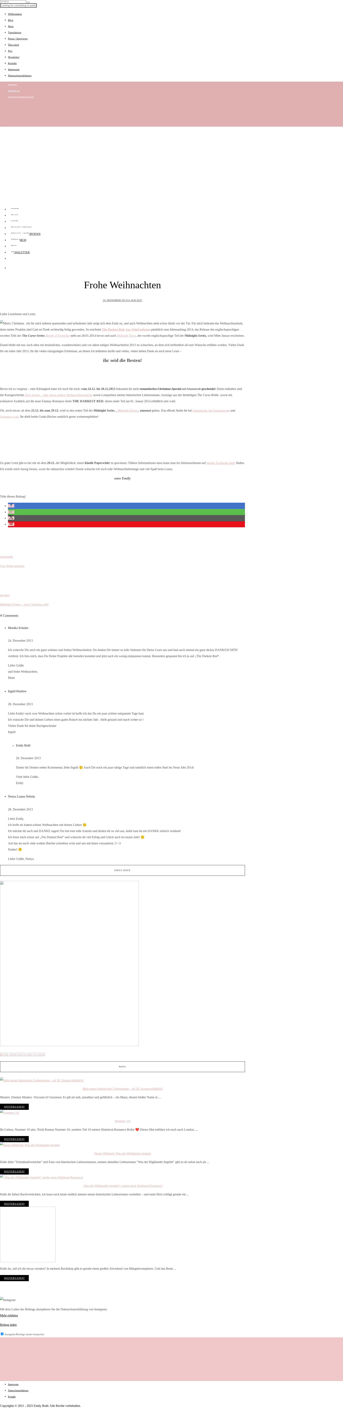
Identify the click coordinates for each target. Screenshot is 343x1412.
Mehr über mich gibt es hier (22, 1054)
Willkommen (15, 14)
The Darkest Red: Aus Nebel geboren (126, 329)
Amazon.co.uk (9, 416)
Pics (10, 50)
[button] (11, 505)
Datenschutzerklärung (20, 75)
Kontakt (12, 63)
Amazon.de (199, 410)
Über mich (13, 44)
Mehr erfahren (9, 1315)
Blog (10, 20)
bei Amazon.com (219, 410)
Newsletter (13, 57)
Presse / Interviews (18, 38)
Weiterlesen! (14, 1106)
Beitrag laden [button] (8, 1324)
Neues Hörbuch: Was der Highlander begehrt (122, 1153)
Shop (10, 26)
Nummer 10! (123, 1121)
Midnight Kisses (127, 410)
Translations (14, 32)
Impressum (13, 69)
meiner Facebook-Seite (220, 463)
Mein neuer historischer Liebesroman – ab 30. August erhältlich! (122, 1088)
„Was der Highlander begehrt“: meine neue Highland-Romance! (122, 1185)
